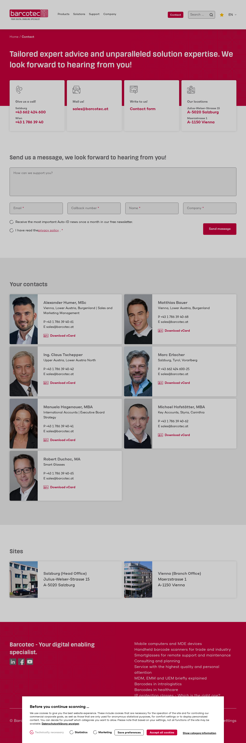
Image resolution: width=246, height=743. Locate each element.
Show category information (199, 733)
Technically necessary (49, 732)
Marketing (105, 732)
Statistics (81, 732)
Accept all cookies (162, 732)
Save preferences (129, 732)
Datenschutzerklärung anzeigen (60, 723)
